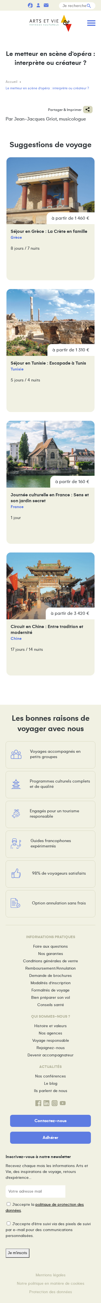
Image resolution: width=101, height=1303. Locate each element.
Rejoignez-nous (50, 1048)
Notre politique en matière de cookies (50, 1283)
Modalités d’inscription (51, 983)
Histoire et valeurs (50, 1026)
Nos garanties (50, 954)
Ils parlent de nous (50, 1091)
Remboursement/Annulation (50, 968)
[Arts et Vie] (50, 24)
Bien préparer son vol (50, 997)
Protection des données (50, 1292)
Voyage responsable (50, 1040)
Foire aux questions (50, 946)
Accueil (12, 82)
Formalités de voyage (50, 990)
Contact (46, 5)
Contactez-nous (50, 1120)
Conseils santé (50, 1005)
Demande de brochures (50, 976)
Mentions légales (51, 1275)
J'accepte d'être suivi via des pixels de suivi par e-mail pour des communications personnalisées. (48, 1230)
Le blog (50, 1083)
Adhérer (50, 1137)
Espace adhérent (38, 5)
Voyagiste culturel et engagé (30, 5)
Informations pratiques (54, 5)
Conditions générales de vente (50, 961)
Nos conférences (50, 1076)
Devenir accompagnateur (50, 1055)
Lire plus (50, 218)
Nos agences (50, 1033)
